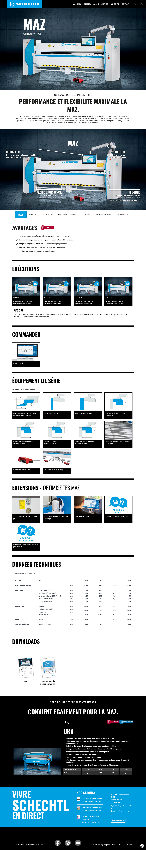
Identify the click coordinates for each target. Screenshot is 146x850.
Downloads (123, 215)
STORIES (87, 4)
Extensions (86, 215)
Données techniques (104, 215)
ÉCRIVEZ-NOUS (118, 820)
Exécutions (48, 215)
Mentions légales (99, 845)
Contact (129, 845)
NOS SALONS (85, 792)
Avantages (34, 215)
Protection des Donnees (116, 845)
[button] (142, 846)
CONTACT (125, 4)
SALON (96, 4)
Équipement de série (67, 215)
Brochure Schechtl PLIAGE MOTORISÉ (48, 682)
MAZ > (26, 681)
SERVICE (104, 4)
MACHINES (77, 4)
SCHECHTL (115, 4)
